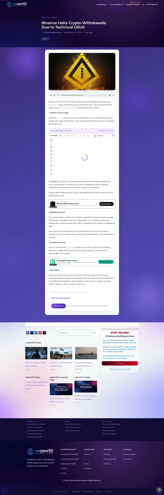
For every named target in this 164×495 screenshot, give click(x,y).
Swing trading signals (34, 433)
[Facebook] (27, 332)
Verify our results (108, 427)
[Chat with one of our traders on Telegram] (159, 490)
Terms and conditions (109, 433)
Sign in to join (58, 306)
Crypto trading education (73, 424)
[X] (32, 332)
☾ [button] (5, 490)
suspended (53, 105)
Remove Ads (53, 207)
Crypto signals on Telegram (36, 424)
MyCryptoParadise (88, 491)
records (60, 118)
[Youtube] (40, 332)
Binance (70, 247)
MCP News (108, 491)
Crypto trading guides (72, 427)
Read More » (28, 369)
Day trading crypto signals (36, 430)
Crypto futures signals (34, 427)
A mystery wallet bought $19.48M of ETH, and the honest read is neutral (36, 385)
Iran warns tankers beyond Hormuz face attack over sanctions (83, 366)
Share (44, 39)
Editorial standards (108, 430)
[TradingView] (44, 332)
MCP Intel (99, 491)
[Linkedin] (36, 332)
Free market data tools (72, 430)
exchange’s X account (67, 108)
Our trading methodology (111, 424)
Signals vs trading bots (34, 437)
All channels (76, 491)
